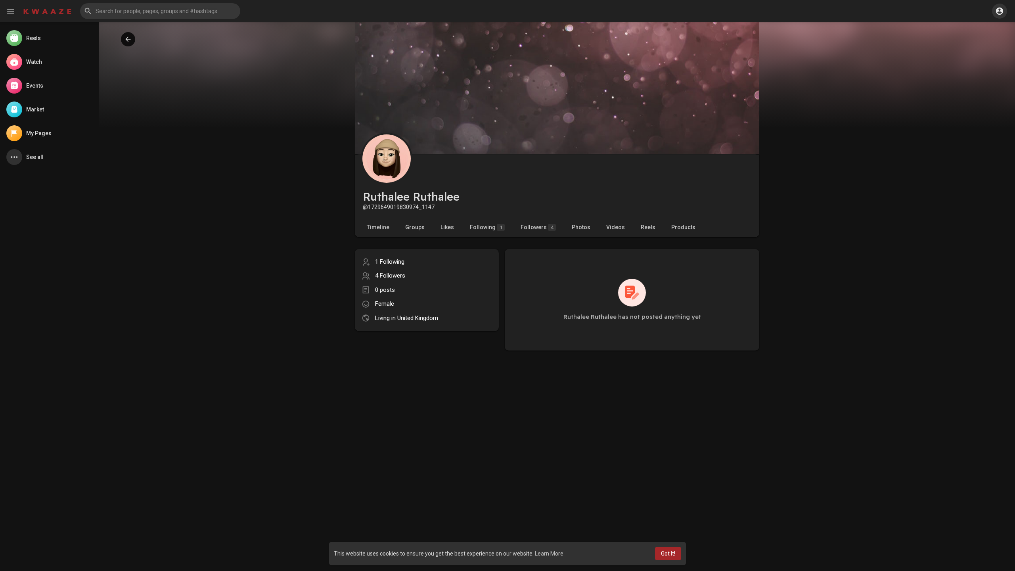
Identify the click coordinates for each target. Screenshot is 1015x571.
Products (683, 227)
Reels (648, 227)
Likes (447, 227)
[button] (160, 11)
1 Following (389, 261)
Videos (615, 227)
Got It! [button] (668, 553)
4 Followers (390, 275)
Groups (415, 227)
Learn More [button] (549, 553)
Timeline (378, 227)
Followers (537, 227)
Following (486, 227)
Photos (581, 227)
